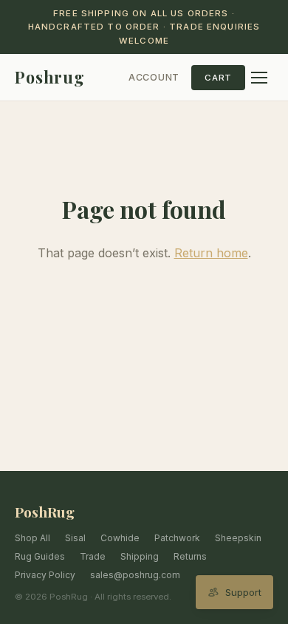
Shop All (32, 537)
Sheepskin (238, 537)
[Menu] (259, 77)
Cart (218, 77)
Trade (93, 556)
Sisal (75, 537)
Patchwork (177, 537)
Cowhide (120, 537)
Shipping (139, 556)
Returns (190, 556)
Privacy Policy (45, 574)
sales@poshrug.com (135, 574)
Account (153, 77)
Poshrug (50, 77)
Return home (211, 252)
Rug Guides (40, 556)
